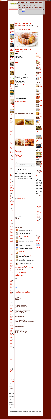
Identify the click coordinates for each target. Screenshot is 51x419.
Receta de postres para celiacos (11, 197)
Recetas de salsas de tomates (11, 319)
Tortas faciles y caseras (38, 60)
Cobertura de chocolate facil (22, 262)
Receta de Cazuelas (11, 181)
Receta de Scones (11, 198)
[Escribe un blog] (22, 164)
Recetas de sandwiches (11, 325)
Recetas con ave (12, 216)
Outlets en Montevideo (20, 272)
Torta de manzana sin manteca (19, 155)
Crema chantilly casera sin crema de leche (24, 232)
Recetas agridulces (11, 209)
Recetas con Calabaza (11, 224)
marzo (38, 224)
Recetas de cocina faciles (23, 266)
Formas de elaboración (11, 148)
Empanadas (11, 141)
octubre (38, 217)
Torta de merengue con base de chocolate (20, 150)
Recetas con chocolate (11, 232)
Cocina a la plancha (11, 136)
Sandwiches (11, 370)
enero (38, 226)
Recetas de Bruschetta (11, 272)
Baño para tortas (12, 123)
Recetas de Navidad (11, 299)
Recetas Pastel (11, 355)
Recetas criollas (11, 256)
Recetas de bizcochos (37, 65)
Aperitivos (11, 121)
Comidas (29, 267)
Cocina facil (16, 267)
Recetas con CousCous (11, 235)
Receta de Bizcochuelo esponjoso (19, 151)
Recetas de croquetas (11, 283)
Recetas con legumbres (11, 240)
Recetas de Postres (11, 311)
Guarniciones (11, 152)
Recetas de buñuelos (11, 275)
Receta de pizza (12, 188)
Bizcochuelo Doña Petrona (40, 101)
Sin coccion (11, 372)
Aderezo (11, 119)
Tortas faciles (11, 379)
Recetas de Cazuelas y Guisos (11, 278)
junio (37, 221)
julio (37, 220)
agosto (38, 219)
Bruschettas (11, 129)
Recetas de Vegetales (11, 340)
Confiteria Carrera (19, 271)
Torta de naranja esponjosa (40, 94)
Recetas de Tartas (11, 331)
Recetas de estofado (11, 287)
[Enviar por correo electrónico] (21, 164)
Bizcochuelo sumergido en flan (19, 158)
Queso (10, 175)
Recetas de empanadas (11, 284)
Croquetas (11, 140)
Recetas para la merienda (11, 354)
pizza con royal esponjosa (11, 165)
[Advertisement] (25, 15)
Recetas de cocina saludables (21, 267)
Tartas (10, 375)
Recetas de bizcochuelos (11, 265)
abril (37, 223)
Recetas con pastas (11, 249)
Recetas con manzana (11, 243)
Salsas (10, 368)
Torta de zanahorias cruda (40, 78)
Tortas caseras (11, 376)
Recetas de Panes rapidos (11, 261)
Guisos (10, 154)
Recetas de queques (11, 316)
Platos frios (11, 169)
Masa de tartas (11, 156)
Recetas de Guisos (11, 296)
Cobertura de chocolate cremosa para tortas (40, 117)
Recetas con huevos (11, 238)
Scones (10, 371)
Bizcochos (11, 124)
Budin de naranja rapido (40, 113)
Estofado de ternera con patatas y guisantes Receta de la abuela (11, 87)
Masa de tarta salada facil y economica (39, 214)
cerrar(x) (23, 11)
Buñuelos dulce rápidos (21, 251)
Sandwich (11, 369)
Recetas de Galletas (11, 290)
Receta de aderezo (11, 179)
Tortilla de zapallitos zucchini (39, 211)
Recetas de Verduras (11, 342)
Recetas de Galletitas (11, 292)
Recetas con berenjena (11, 223)
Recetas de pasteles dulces (11, 306)
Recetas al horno (12, 210)
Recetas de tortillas (11, 337)
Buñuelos (11, 130)
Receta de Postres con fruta (12, 194)
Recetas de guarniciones (11, 293)
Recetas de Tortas (11, 333)
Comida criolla (11, 137)
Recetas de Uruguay (11, 339)
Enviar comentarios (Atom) (21, 198)
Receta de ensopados (11, 182)
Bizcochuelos (11, 125)
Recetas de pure (12, 314)
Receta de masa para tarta (12, 187)
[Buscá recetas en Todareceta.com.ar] (38, 242)
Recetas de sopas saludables (12, 328)
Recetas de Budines (24, 165)
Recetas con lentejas (11, 241)
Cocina (26, 267)
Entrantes (11, 143)
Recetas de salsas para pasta (12, 323)
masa (10, 155)
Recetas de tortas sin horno (12, 336)
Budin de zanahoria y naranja (24, 23)
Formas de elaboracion (11, 147)
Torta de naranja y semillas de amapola (20, 152)
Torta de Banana (17, 154)
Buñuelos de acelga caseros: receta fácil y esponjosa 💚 (12, 77)
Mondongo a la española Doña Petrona (23, 240)
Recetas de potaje (11, 313)
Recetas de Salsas (11, 317)
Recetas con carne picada (11, 229)
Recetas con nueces (11, 245)
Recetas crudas (11, 258)
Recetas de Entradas (11, 260)
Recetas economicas (11, 345)
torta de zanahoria (38, 76)
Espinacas (11, 144)
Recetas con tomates (11, 254)
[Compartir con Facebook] (23, 164)
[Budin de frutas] (29, 145)
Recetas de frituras (11, 289)
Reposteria (11, 367)
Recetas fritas (11, 349)
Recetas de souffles (11, 330)
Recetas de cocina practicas (29, 266)
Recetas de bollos (11, 270)
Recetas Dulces (11, 343)
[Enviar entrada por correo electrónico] (20, 164)
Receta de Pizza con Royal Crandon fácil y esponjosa (25, 255)
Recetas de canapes (11, 276)
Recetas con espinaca (11, 237)
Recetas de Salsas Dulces (11, 321)
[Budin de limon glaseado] (29, 125)
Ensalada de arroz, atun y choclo (39, 209)
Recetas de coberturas (11, 280)
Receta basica (11, 176)
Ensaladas (11, 142)
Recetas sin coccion (11, 361)
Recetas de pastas (11, 303)
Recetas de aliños (11, 263)
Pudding (11, 173)
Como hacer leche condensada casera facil (24, 236)
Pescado (11, 163)
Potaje (10, 172)
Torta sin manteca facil (18, 156)
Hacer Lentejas (19, 275)
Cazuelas (11, 133)
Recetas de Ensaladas (11, 286)
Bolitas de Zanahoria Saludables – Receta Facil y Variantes (23, 290)
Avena (10, 122)
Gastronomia (31, 267)
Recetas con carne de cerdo (11, 227)
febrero (38, 225)
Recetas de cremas (11, 281)
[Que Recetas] (37, 243)
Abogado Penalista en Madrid (22, 274)
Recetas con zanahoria (19, 165)
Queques (11, 174)
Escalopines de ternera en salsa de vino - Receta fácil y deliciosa (12, 115)
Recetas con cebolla (11, 231)
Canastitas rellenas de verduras (39, 216)
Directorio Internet (38, 237)
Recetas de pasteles (29, 165)
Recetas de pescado (11, 308)
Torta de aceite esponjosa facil (39, 206)
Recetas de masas (11, 297)
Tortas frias (11, 380)
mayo (37, 222)
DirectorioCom (39, 240)
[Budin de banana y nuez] (19, 125)
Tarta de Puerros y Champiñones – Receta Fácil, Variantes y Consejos (12, 31)
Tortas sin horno (12, 381)
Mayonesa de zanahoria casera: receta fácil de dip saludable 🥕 (12, 96)
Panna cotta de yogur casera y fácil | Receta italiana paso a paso (23, 292)
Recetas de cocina (17, 266)
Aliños (10, 120)
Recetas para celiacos (11, 353)
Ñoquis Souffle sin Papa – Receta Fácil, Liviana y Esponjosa (23, 291)
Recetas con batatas (11, 221)
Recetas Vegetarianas (11, 366)
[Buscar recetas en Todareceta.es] (38, 241)
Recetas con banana (11, 220)
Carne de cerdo (11, 132)
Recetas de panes (11, 302)
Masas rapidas (11, 159)
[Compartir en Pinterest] (24, 164)
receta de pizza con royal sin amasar (11, 190)
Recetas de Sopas (11, 326)
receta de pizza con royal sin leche (11, 193)
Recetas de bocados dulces (11, 268)
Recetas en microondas (11, 347)
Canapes (11, 131)
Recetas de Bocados (11, 266)
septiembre (38, 218)
